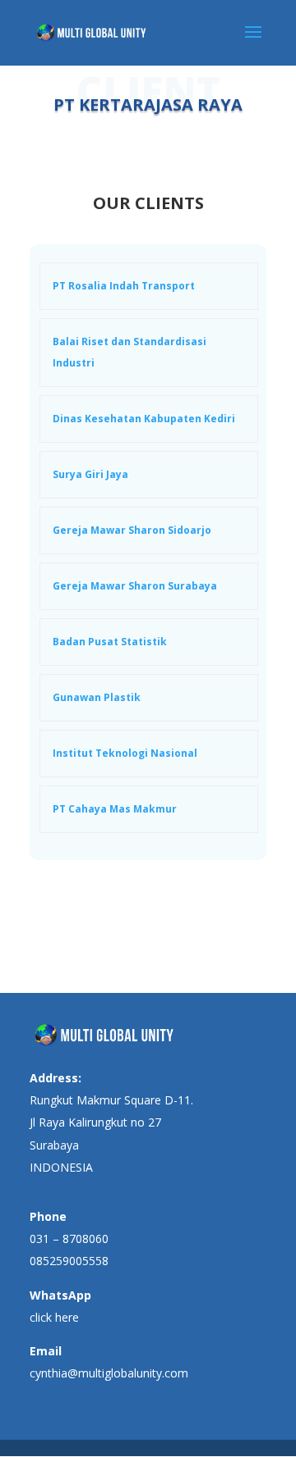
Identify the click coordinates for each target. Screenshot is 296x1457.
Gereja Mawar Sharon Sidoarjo (132, 530)
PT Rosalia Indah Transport (124, 286)
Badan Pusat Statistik (110, 642)
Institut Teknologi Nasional (125, 753)
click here (54, 1317)
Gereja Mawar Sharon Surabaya (135, 586)
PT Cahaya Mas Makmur (115, 809)
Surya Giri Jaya (90, 474)
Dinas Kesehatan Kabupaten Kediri (144, 419)
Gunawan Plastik (97, 697)
